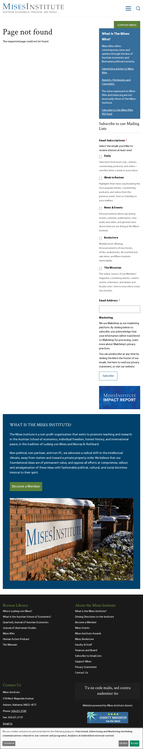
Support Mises (127, 25)
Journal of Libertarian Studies (19, 628)
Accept (134, 743)
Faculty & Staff (83, 644)
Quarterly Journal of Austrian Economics (25, 622)
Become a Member (26, 486)
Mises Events (82, 628)
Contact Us (81, 672)
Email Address (109, 300)
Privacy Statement (86, 667)
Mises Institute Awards (88, 633)
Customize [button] (8, 743)
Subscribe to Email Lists (88, 656)
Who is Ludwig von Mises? (17, 611)
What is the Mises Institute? (91, 611)
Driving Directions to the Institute (94, 617)
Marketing (106, 317)
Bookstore (111, 237)
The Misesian (112, 267)
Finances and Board (86, 650)
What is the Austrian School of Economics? (27, 617)
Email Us (7, 723)
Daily (107, 156)
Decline (123, 743)
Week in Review (114, 177)
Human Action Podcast (16, 639)
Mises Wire (9, 633)
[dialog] (71, 738)
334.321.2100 (18, 711)
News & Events (113, 207)
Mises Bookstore (84, 639)
